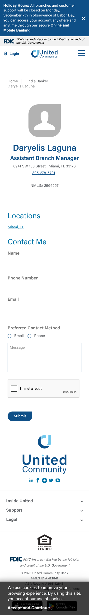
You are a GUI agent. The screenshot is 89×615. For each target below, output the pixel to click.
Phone (39, 336)
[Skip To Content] (6, 2)
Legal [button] (11, 520)
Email (19, 336)
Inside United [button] (19, 501)
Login (14, 54)
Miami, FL (16, 227)
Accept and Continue (29, 608)
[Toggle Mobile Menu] (81, 53)
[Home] (44, 53)
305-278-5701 (43, 173)
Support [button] (14, 510)
